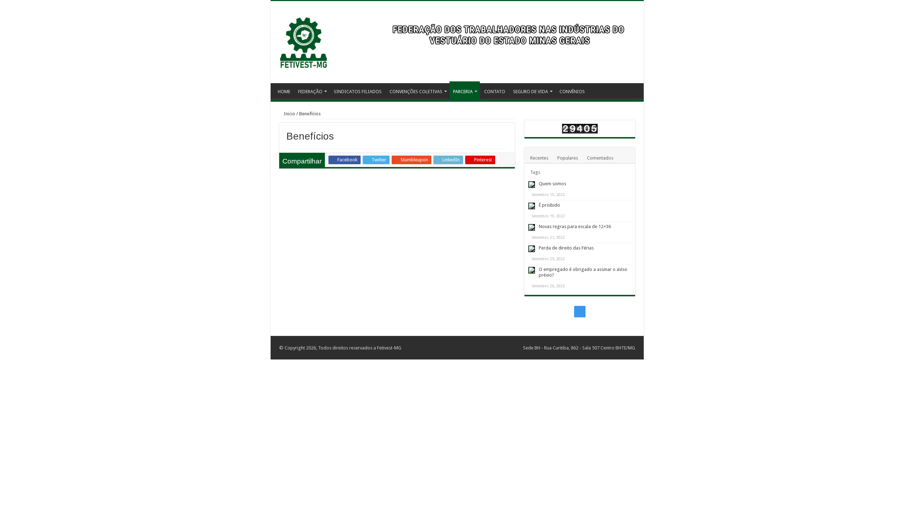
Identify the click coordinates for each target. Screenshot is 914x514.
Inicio (289, 113)
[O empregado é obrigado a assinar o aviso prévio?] (531, 270)
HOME (284, 91)
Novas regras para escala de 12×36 (575, 226)
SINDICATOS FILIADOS (358, 91)
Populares (567, 158)
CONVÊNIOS (572, 91)
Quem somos (552, 183)
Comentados (600, 158)
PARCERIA (463, 91)
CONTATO (494, 91)
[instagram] (580, 311)
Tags (535, 172)
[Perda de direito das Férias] (531, 248)
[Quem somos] (531, 184)
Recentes (539, 158)
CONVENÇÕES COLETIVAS (416, 91)
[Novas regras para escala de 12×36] (531, 227)
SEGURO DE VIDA (530, 91)
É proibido (549, 205)
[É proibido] (531, 206)
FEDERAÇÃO (310, 91)
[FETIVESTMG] (303, 39)
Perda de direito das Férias (566, 248)
